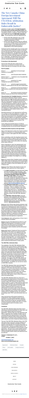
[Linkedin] (14, 391)
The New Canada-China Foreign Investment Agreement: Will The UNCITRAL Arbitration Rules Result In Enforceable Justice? (13, 19)
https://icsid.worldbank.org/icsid (16, 183)
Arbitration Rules (13, 345)
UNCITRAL (5, 349)
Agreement (5, 345)
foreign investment (20, 347)
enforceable (10, 347)
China (4, 347)
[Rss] (12, 391)
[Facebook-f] (4, 8)
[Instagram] (9, 8)
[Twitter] (7, 8)
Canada (21, 345)
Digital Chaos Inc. (23, 394)
